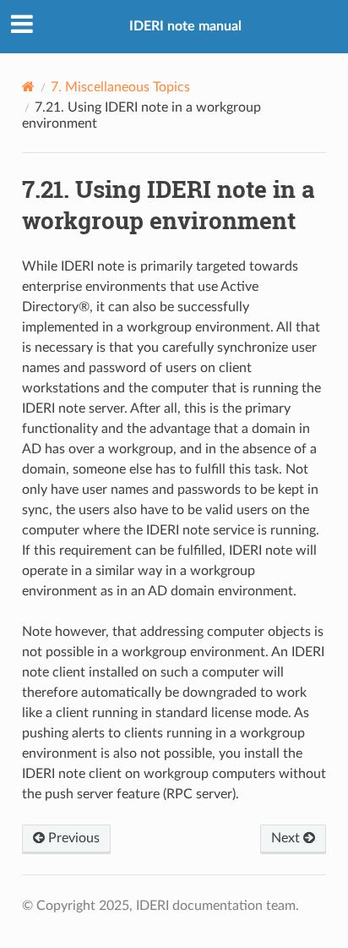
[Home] (28, 86)
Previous (72, 838)
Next (287, 838)
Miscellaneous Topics (120, 87)
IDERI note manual (185, 26)
